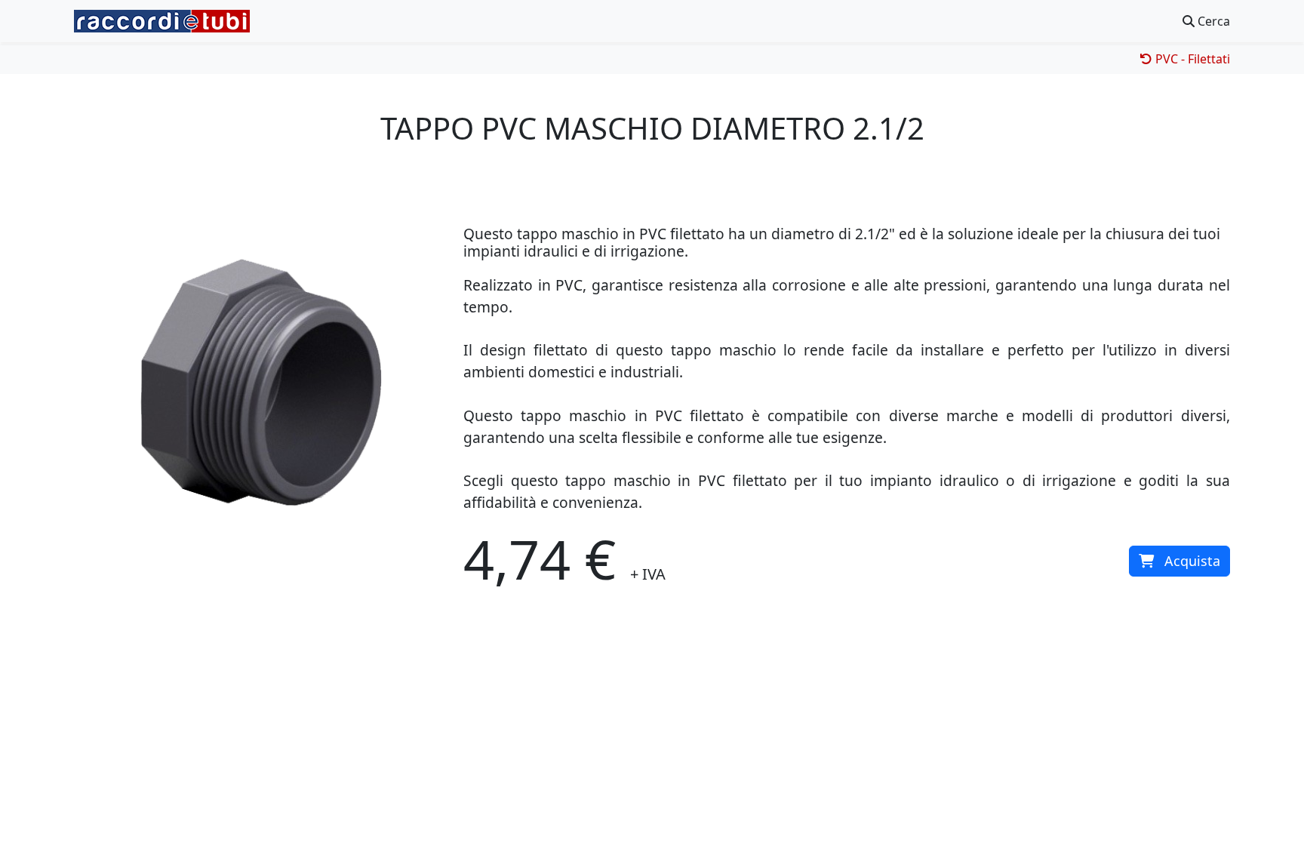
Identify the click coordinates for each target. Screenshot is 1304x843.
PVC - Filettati (1191, 59)
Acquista (1192, 561)
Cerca (1212, 21)
